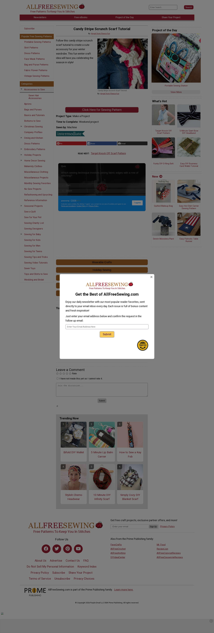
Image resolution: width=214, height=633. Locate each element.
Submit (107, 334)
